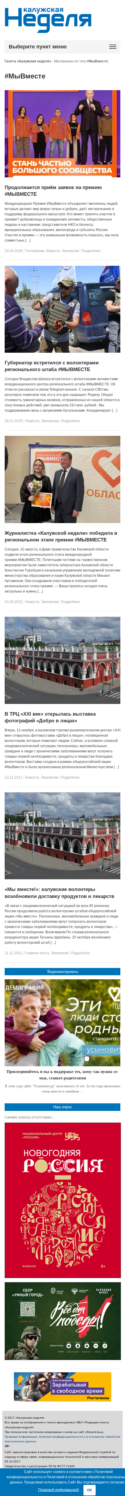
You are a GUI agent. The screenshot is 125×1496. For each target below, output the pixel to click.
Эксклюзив (70, 251)
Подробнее (91, 251)
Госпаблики (34, 251)
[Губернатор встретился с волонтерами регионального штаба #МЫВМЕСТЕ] (62, 351)
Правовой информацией (58, 1490)
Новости (53, 251)
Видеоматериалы (62, 971)
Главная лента (37, 953)
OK (89, 1490)
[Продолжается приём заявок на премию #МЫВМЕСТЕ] (62, 176)
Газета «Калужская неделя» (28, 61)
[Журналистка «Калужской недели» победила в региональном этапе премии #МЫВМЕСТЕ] (62, 522)
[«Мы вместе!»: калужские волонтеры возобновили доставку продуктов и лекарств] (62, 878)
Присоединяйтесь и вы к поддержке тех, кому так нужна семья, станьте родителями (62, 1074)
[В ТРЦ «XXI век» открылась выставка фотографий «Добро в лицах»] (62, 703)
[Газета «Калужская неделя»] (48, 30)
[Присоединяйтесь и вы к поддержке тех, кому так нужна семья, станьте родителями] (62, 1023)
